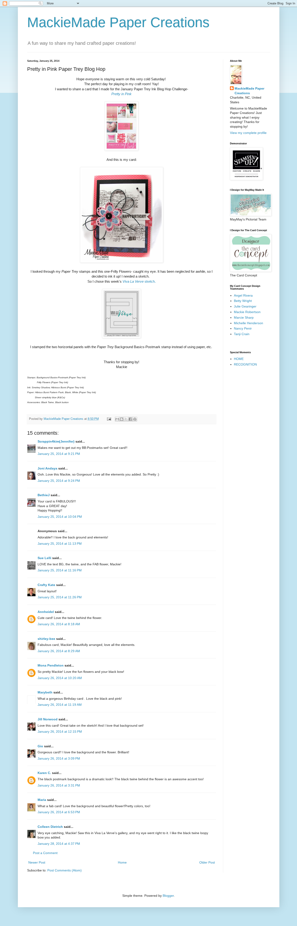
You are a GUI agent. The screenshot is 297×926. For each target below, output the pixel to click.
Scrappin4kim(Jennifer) (56, 441)
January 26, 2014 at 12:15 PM (60, 731)
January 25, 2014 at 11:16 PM (60, 570)
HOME (239, 359)
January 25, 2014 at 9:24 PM (59, 480)
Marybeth (45, 692)
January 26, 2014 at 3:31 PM (59, 785)
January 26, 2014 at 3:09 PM (59, 758)
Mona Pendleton (51, 665)
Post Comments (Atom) (64, 870)
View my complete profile (248, 133)
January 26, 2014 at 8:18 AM (59, 624)
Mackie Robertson (247, 312)
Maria (42, 800)
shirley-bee (46, 639)
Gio (40, 746)
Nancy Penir (243, 328)
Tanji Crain (241, 334)
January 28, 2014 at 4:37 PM (59, 843)
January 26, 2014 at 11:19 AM (60, 704)
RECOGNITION (245, 364)
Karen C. (44, 773)
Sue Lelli (45, 558)
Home (122, 862)
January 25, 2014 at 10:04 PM (60, 516)
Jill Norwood (48, 719)
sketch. (139, 281)
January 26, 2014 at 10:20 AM (60, 678)
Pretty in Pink (121, 94)
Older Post (207, 862)
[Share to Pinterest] (134, 419)
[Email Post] (109, 419)
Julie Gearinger (245, 306)
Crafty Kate (46, 585)
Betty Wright (243, 301)
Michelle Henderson (248, 323)
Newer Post (36, 862)
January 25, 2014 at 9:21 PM (59, 454)
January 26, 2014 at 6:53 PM (59, 812)
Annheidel (46, 612)
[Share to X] (126, 419)
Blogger (168, 895)
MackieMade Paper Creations (118, 22)
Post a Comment (45, 853)
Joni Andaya (47, 468)
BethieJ (44, 495)
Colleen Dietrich (50, 827)
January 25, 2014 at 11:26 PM (60, 597)
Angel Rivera (243, 295)
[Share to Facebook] (130, 419)
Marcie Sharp (244, 317)
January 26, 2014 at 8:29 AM (59, 651)
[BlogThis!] (121, 419)
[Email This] (117, 419)
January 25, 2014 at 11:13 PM (60, 543)
